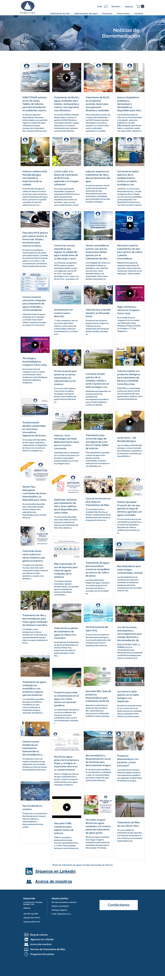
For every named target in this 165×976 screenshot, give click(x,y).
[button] (141, 6)
